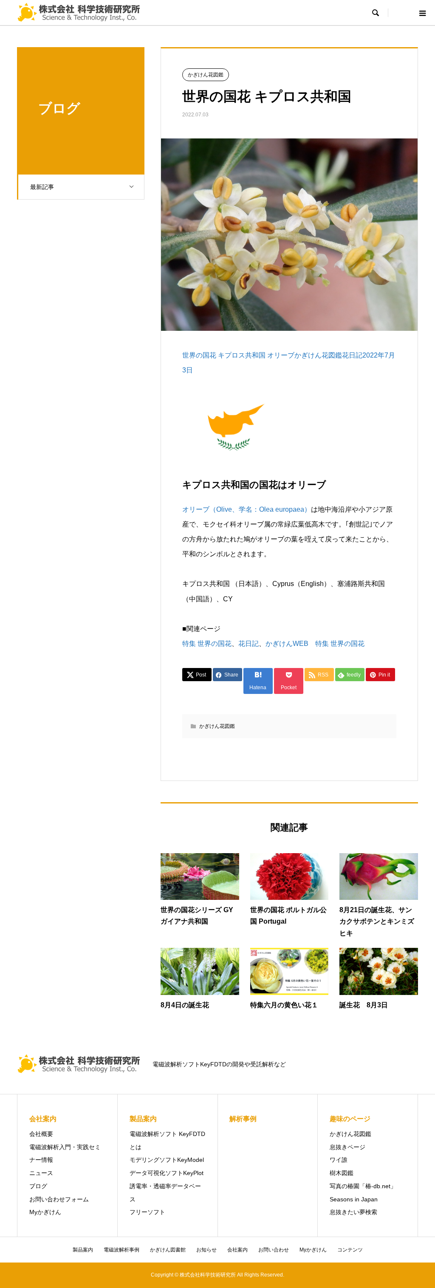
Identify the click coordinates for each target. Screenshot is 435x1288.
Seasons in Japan (354, 1199)
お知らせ (206, 1250)
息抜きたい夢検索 (353, 1212)
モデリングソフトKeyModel (167, 1159)
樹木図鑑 (341, 1173)
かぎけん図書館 (168, 1250)
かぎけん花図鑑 (205, 75)
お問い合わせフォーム (59, 1199)
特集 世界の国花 (207, 643)
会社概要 (41, 1133)
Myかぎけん (45, 1212)
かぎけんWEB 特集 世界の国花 (315, 643)
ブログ (38, 1186)
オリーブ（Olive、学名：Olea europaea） (246, 509)
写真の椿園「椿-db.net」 (363, 1186)
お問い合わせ (273, 1250)
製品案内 (83, 1250)
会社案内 (237, 1250)
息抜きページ (347, 1147)
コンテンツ (350, 1250)
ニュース (41, 1173)
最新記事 (42, 186)
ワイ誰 (338, 1159)
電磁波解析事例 (121, 1250)
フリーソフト (147, 1212)
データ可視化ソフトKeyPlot (166, 1173)
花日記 (248, 643)
